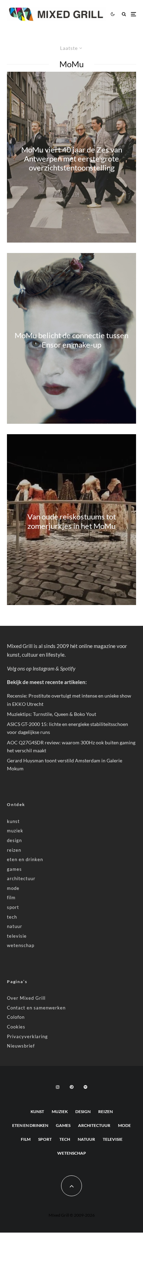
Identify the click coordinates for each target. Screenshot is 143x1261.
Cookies (16, 1027)
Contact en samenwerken (36, 1007)
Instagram (43, 668)
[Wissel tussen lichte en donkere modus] (112, 14)
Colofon (16, 1017)
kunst (13, 821)
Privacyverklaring (27, 1036)
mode (13, 888)
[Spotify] (85, 1087)
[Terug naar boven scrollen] (71, 1185)
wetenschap (20, 945)
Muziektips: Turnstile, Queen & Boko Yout (51, 714)
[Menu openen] (133, 14)
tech (12, 917)
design (14, 840)
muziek (15, 830)
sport (13, 907)
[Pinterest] (71, 1087)
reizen (14, 850)
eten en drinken (25, 859)
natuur (14, 926)
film (11, 897)
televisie (17, 936)
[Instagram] (58, 1087)
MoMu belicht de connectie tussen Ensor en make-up (71, 340)
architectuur (21, 878)
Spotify (67, 668)
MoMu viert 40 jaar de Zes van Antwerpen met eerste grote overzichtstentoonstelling (71, 159)
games (14, 869)
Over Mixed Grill (26, 998)
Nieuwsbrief (21, 1046)
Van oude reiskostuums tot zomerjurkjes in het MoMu (71, 521)
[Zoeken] (123, 14)
